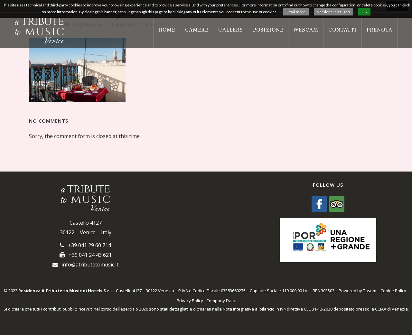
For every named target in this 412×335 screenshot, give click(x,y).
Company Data (220, 300)
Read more (295, 11)
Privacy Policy (190, 300)
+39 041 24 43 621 (88, 254)
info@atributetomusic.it (88, 264)
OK (364, 11)
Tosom (369, 290)
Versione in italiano (333, 11)
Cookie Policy (393, 290)
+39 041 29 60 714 (87, 245)
